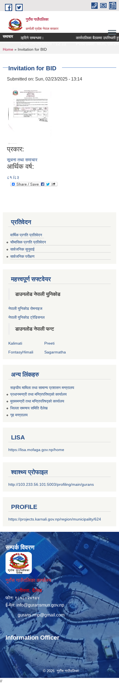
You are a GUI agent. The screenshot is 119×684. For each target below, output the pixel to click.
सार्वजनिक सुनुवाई (22, 249)
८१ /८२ (13, 177)
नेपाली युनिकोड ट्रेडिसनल (26, 317)
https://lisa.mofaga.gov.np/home (36, 449)
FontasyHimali (20, 352)
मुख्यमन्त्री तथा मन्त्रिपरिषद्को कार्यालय (37, 401)
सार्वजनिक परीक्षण (22, 256)
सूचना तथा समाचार (22, 159)
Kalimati (15, 343)
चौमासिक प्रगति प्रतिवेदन (28, 242)
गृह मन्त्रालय (19, 415)
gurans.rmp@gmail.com (41, 615)
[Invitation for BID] (29, 113)
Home (8, 49)
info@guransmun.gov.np (40, 605)
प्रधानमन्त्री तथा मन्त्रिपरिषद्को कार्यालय (38, 394)
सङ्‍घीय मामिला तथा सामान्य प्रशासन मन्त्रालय (42, 387)
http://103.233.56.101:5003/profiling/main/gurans (51, 484)
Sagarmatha (55, 352)
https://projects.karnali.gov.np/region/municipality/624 (54, 519)
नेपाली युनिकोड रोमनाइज (25, 308)
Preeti (49, 343)
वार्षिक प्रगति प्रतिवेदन (26, 235)
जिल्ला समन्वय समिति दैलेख (29, 408)
